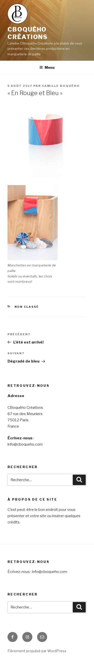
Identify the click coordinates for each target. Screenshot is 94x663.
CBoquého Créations (28, 33)
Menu (50, 67)
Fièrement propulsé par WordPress (37, 651)
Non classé (27, 306)
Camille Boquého (61, 86)
